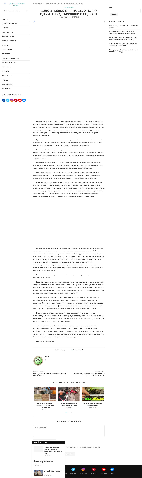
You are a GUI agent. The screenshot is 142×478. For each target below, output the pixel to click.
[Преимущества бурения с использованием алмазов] (69, 394)
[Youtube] (20, 100)
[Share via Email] (82, 350)
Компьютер (6, 76)
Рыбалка (5, 19)
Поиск (111, 7)
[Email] (24, 100)
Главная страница (38, 3)
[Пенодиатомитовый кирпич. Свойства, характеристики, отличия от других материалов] (38, 449)
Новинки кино (7, 32)
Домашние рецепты (9, 23)
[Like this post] (73, 350)
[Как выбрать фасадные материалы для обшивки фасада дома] (45, 394)
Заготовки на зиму (9, 62)
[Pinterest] (16, 100)
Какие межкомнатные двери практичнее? (44, 462)
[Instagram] (12, 100)
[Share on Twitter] (77, 350)
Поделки (5, 71)
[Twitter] (7, 100)
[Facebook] (3, 100)
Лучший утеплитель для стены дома (53, 472)
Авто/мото (6, 89)
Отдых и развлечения (10, 58)
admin (67, 17)
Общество (6, 54)
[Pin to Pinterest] (80, 350)
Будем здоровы (8, 36)
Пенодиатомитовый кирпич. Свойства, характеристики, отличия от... (53, 450)
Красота (5, 45)
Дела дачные (7, 28)
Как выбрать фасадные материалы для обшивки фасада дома (45, 405)
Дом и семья (7, 49)
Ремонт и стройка (9, 41)
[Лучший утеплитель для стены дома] (38, 473)
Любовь (5, 80)
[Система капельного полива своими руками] (93, 394)
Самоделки (6, 67)
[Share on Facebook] (75, 350)
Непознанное (7, 84)
